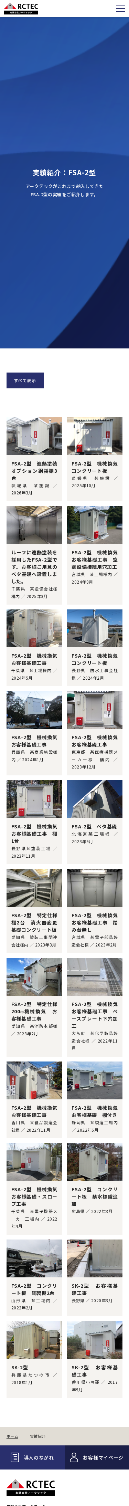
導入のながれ (39, 1457)
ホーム (12, 1436)
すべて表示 (25, 380)
